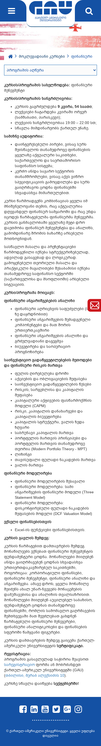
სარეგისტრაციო (20, 664)
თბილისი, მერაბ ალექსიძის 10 (34, 675)
